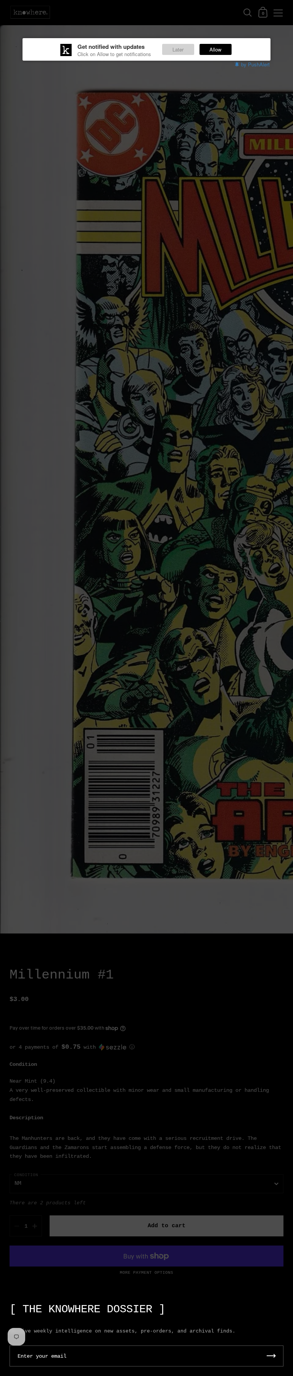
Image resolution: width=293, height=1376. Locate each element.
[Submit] (271, 1355)
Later (178, 49)
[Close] (281, 1306)
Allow (215, 49)
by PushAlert (255, 64)
